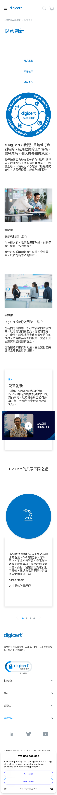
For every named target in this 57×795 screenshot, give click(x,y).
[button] (17, 618)
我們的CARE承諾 (13, 20)
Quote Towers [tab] (23, 618)
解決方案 (8, 718)
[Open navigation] (5, 8)
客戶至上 (28, 60)
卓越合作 (28, 82)
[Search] (44, 8)
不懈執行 (28, 71)
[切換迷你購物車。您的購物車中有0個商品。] (51, 8)
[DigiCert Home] (16, 8)
